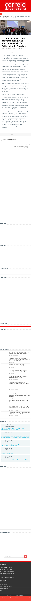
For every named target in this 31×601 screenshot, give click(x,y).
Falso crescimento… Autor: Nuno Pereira (18, 400)
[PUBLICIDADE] (15, 233)
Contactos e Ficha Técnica (6, 586)
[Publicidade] (15, 338)
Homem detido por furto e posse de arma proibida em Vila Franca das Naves (10, 140)
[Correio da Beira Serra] (15, 5)
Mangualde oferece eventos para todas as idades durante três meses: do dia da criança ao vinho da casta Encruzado (21, 145)
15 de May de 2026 (13, 445)
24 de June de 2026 (25, 437)
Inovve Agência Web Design (19, 595)
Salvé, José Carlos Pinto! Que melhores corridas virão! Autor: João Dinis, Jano (18, 371)
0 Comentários (23, 48)
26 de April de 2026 (13, 461)
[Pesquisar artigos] (25, 556)
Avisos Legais (3, 584)
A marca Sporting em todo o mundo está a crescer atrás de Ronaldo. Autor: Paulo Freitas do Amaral (19, 395)
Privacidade (3, 590)
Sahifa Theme (4, 597)
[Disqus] (15, 167)
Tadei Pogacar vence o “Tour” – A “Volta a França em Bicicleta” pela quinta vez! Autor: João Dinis (19, 407)
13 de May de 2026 (9, 453)
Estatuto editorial (4, 588)
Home (3, 16)
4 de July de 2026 (14, 429)
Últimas (7, 16)
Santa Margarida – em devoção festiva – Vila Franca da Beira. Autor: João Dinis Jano (19, 353)
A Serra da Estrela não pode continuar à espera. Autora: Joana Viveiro (18, 377)
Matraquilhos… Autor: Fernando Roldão (18, 388)
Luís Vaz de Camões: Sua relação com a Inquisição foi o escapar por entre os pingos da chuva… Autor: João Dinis (19, 359)
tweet (12, 52)
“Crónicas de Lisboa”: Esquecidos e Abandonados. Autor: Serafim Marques (18, 365)
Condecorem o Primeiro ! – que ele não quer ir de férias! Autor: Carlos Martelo (19, 413)
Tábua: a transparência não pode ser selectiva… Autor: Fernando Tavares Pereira (19, 383)
